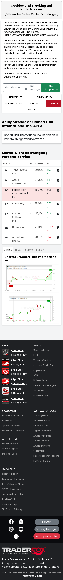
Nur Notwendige (32, 87)
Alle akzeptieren (51, 87)
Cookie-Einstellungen (45, 65)
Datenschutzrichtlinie (15, 76)
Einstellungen (13, 87)
